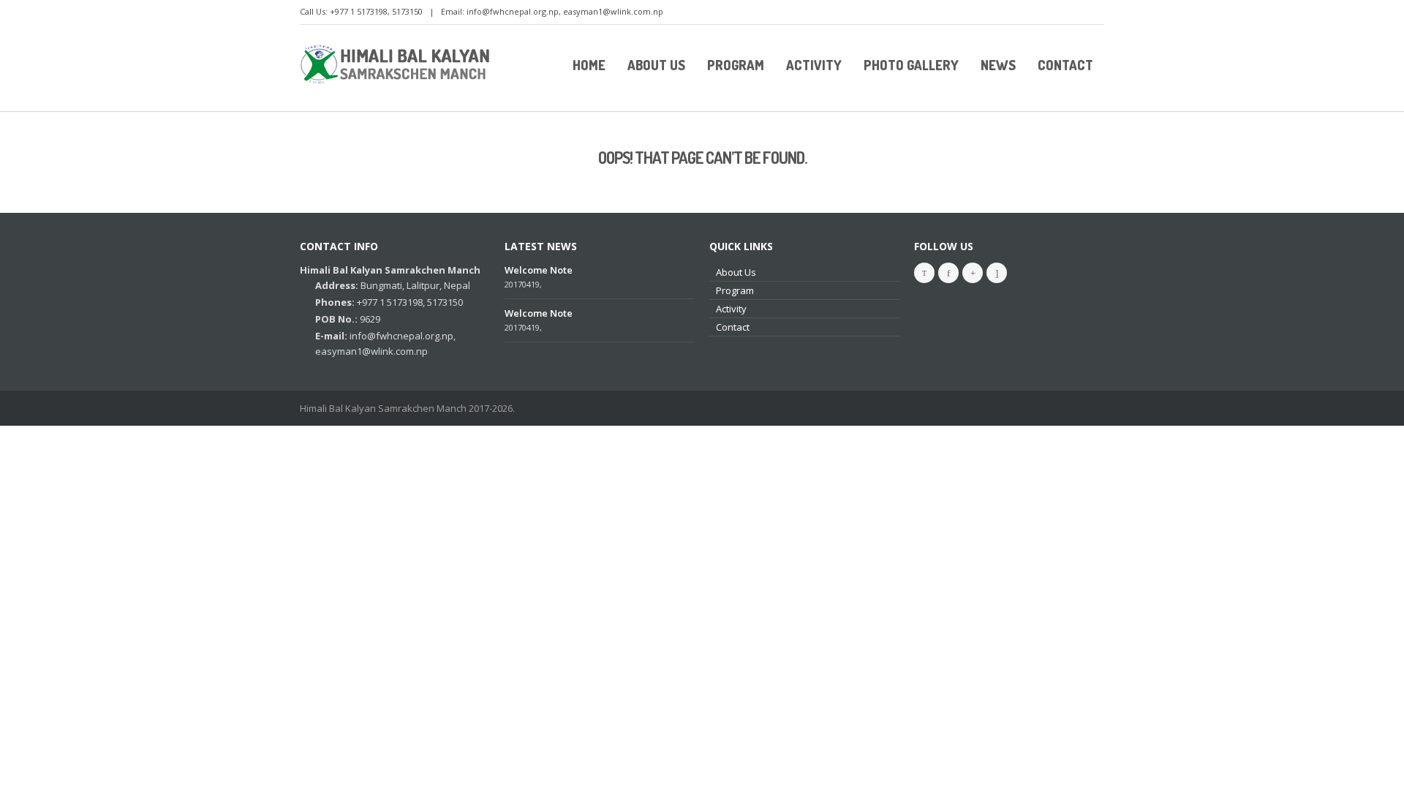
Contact (733, 327)
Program (735, 290)
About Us (736, 272)
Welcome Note (539, 269)
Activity (731, 308)
